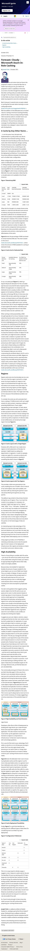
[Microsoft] (15, 16)
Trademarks (4, 949)
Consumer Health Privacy (7, 946)
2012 (6, 32)
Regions (4, 45)
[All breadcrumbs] (2, 33)
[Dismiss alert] (28, 2)
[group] (15, 196)
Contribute (3, 944)
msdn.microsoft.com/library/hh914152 (11, 243)
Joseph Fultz (6, 69)
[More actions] (27, 33)
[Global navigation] (1, 16)
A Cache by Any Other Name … (9, 43)
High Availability (6, 47)
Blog (21, 942)
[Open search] (23, 16)
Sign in (27, 16)
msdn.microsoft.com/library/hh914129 (11, 370)
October (11, 32)
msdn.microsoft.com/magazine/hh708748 (13, 108)
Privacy (10, 944)
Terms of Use (19, 946)
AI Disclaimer (4, 942)
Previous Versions (13, 942)
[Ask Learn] (25, 33)
